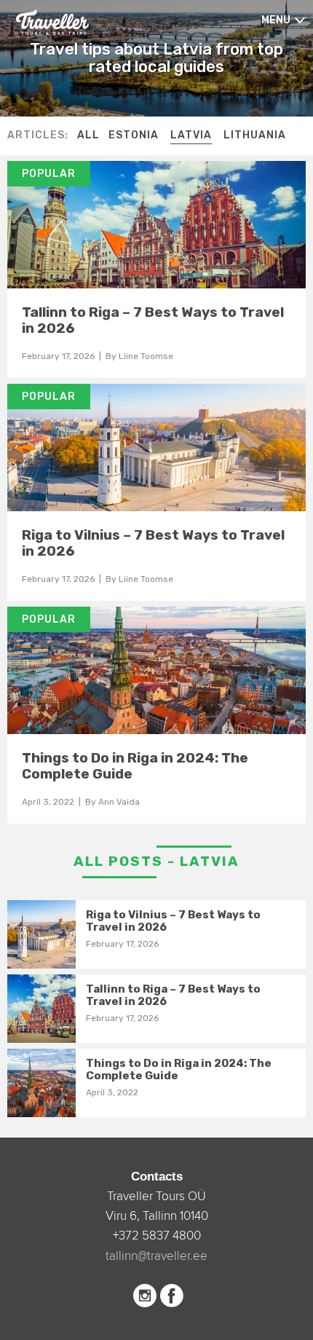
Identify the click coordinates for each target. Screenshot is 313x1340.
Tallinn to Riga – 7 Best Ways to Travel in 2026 (153, 320)
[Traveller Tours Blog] (52, 21)
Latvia (191, 135)
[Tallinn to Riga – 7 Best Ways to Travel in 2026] (156, 224)
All (88, 135)
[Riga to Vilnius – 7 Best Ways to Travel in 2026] (156, 447)
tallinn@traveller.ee (156, 1256)
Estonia (133, 135)
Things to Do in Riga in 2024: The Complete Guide (135, 765)
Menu (275, 20)
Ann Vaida (119, 802)
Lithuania (254, 135)
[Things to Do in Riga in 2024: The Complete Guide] (156, 670)
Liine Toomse (146, 356)
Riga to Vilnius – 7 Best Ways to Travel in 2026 (153, 543)
